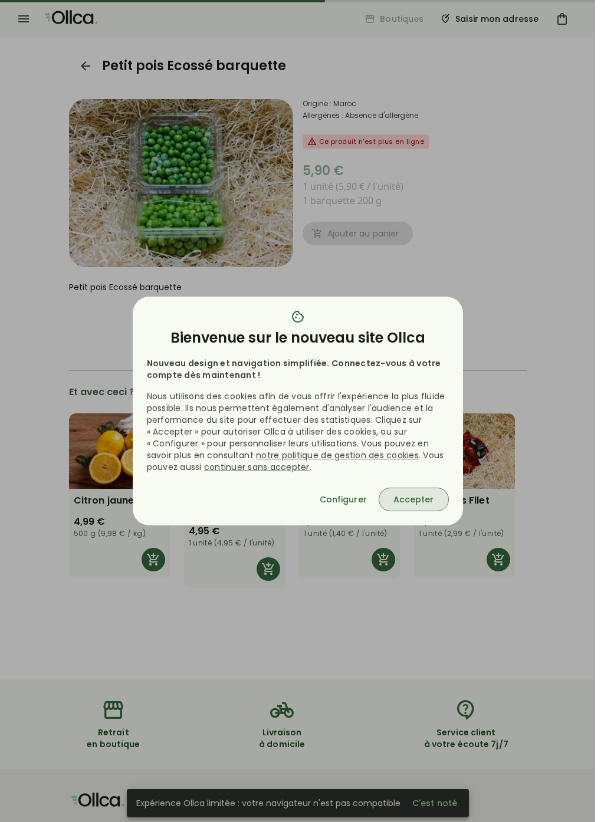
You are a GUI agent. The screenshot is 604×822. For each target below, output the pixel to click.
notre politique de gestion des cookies (337, 455)
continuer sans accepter (257, 467)
